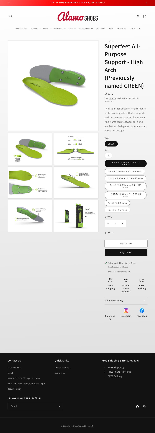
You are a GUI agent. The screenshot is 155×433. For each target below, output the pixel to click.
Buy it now (126, 252)
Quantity (108, 216)
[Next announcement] (146, 3)
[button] (11, 16)
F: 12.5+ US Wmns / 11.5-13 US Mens (125, 195)
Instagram (126, 315)
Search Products (63, 367)
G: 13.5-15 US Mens (117, 203)
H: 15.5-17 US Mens (119, 210)
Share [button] (111, 232)
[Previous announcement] (8, 3)
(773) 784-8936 (15, 367)
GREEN (111, 143)
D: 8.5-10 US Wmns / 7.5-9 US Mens (125, 178)
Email (10, 373)
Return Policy (14, 388)
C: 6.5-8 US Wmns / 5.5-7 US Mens (125, 171)
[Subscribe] (58, 406)
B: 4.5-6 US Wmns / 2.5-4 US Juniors (126, 163)
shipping (112, 98)
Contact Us (60, 373)
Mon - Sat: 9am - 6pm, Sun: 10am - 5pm (26, 383)
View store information (119, 271)
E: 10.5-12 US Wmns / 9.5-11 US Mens (125, 186)
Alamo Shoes (73, 426)
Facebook (142, 315)
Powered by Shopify (86, 426)
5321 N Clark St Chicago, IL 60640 (24, 378)
